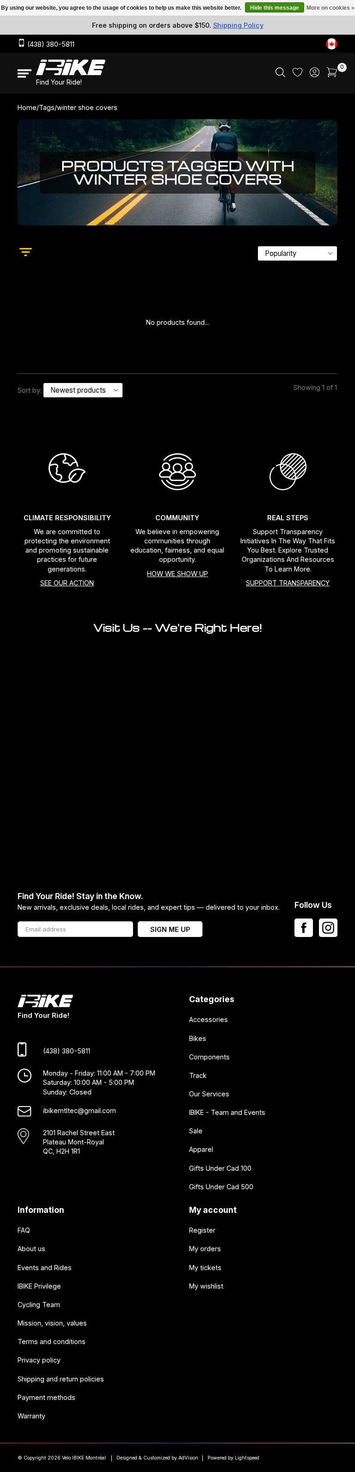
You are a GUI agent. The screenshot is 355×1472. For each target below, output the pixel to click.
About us (31, 1249)
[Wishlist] (297, 74)
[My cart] (332, 75)
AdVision (188, 1458)
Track (198, 1075)
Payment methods (46, 1397)
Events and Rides (45, 1267)
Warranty (31, 1416)
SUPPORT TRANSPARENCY (288, 583)
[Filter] (26, 253)
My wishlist (206, 1286)
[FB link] (303, 927)
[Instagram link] (328, 927)
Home (27, 107)
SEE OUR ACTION (67, 583)
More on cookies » (330, 8)
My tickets (205, 1267)
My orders (205, 1249)
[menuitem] (280, 73)
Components (209, 1057)
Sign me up (170, 929)
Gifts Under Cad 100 (220, 1168)
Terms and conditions (52, 1342)
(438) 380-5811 (49, 44)
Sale (195, 1131)
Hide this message (274, 8)
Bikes (197, 1038)
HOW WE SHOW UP (177, 574)
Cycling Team (39, 1304)
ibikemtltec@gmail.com (79, 1110)
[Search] (280, 75)
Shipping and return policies (61, 1379)
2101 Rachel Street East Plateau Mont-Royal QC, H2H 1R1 (79, 1142)
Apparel (201, 1150)
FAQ (24, 1231)
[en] (331, 43)
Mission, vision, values (52, 1323)
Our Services (209, 1094)
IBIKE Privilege (39, 1286)
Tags (47, 107)
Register (202, 1231)
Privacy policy (39, 1360)
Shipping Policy (238, 25)
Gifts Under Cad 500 (221, 1187)
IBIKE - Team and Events (227, 1112)
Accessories (208, 1020)
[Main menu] (24, 73)
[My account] (314, 75)
